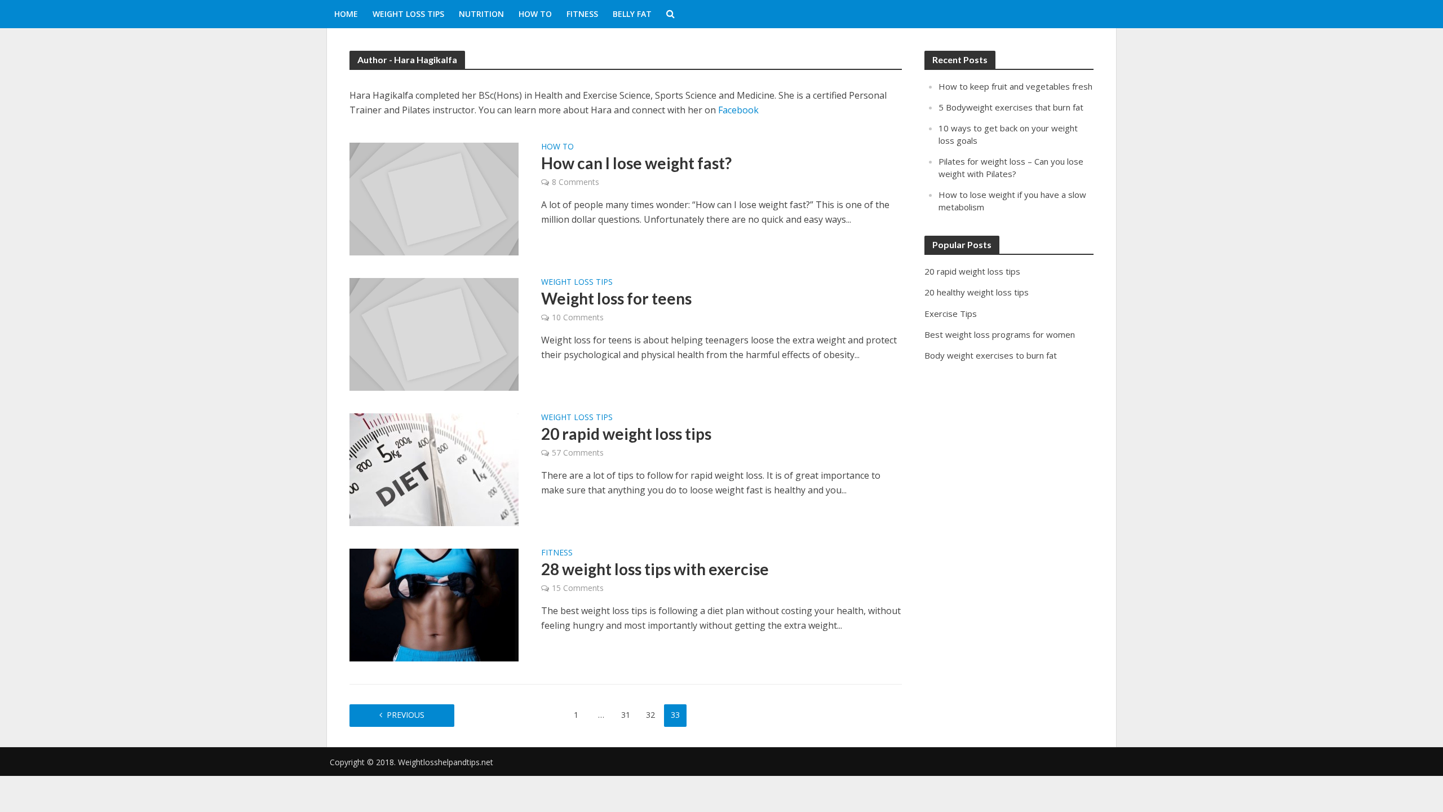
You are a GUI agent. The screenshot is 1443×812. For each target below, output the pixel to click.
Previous (405, 714)
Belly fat (632, 13)
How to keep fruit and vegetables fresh (1015, 86)
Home (346, 13)
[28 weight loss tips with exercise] (434, 604)
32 (650, 714)
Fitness (582, 13)
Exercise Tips (950, 313)
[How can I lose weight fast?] (434, 198)
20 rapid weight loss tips (626, 433)
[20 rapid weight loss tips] (434, 469)
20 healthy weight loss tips (976, 292)
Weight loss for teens (616, 298)
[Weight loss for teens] (434, 334)
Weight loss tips (408, 13)
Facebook (738, 110)
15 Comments (578, 587)
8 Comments (575, 181)
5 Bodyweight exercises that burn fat (1011, 107)
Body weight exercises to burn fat (990, 355)
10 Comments (578, 317)
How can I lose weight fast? (636, 163)
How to (535, 13)
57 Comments (578, 452)
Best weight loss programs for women (999, 334)
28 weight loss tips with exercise (655, 569)
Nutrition (481, 13)
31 (625, 714)
